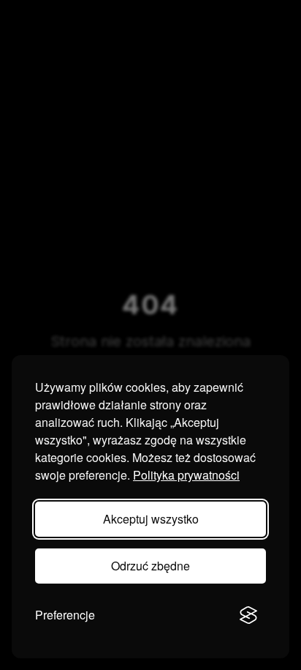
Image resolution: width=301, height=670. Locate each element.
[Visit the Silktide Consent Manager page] (248, 615)
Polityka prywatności (186, 474)
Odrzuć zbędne (150, 565)
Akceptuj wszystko (151, 518)
